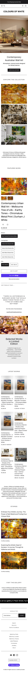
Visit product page (7, 285)
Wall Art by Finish (14, 634)
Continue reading (5, 540)
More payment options (14, 279)
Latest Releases (14, 641)
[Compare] (7, 224)
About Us (14, 625)
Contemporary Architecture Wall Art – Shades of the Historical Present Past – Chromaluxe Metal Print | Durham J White (7, 464)
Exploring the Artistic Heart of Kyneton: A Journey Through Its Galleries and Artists (12, 547)
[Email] (11, 655)
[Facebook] (14, 655)
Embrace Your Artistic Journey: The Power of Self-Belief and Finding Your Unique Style (14, 514)
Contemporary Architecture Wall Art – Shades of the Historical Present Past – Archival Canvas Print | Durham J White (21, 469)
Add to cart (14, 271)
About (14, 647)
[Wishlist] (3, 224)
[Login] (23, 6)
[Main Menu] (2, 6)
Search (14, 623)
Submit (22, 615)
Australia (13, 660)
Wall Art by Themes (14, 638)
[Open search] (4, 6)
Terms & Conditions (14, 627)
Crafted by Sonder (20, 669)
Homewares (14, 643)
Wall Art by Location (14, 636)
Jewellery (14, 645)
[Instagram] (17, 655)
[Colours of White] (14, 11)
